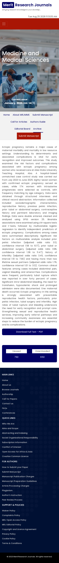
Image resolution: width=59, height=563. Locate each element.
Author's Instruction (12, 495)
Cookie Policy (8, 538)
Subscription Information (14, 442)
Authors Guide (37, 121)
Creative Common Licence (15, 456)
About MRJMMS (21, 114)
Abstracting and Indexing (14, 433)
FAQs (4, 408)
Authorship (7, 394)
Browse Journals (10, 389)
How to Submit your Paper (15, 467)
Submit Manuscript (43, 114)
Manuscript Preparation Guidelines (19, 481)
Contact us (7, 403)
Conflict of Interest (11, 447)
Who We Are (8, 423)
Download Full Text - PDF (29, 331)
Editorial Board (22, 128)
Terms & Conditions (12, 543)
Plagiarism (7, 490)
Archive (37, 128)
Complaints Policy (11, 515)
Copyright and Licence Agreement (19, 529)
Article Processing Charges (15, 485)
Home (6, 114)
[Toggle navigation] (4, 24)
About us (6, 385)
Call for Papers (9, 399)
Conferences (8, 413)
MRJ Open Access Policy (14, 520)
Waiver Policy (8, 510)
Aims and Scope (10, 428)
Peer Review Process (12, 499)
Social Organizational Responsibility (20, 437)
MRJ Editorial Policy (11, 524)
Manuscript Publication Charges (18, 476)
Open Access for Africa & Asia (17, 451)
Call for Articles (19, 121)
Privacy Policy (9, 534)
